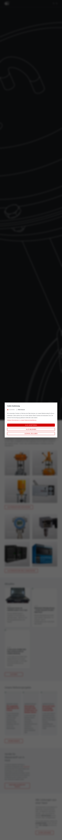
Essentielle (12, 409)
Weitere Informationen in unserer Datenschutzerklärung (21, 420)
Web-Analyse (21, 409)
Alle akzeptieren (31, 425)
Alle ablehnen (31, 429)
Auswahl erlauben (31, 433)
